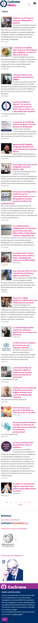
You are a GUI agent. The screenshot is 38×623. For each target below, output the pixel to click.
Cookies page (16, 614)
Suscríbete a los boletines (9, 520)
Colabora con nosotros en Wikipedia (13, 528)
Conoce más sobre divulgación (11, 555)
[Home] (3, 4)
